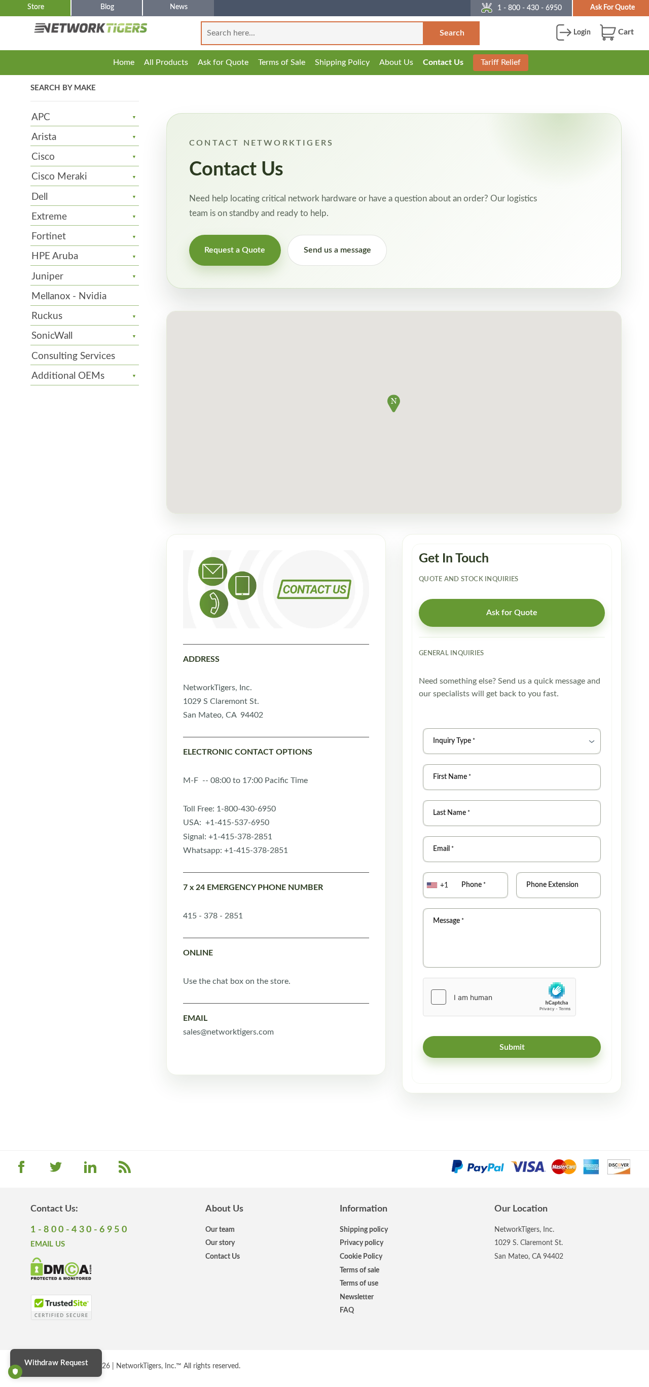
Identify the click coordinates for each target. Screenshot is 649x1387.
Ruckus (46, 316)
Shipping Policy (342, 62)
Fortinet (48, 236)
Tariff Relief (501, 62)
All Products (166, 62)
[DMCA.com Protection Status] (61, 1268)
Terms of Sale (281, 62)
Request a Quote (234, 250)
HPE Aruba (54, 256)
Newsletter (357, 1297)
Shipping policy (364, 1229)
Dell (39, 197)
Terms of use (359, 1283)
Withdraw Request (56, 1363)
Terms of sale (359, 1270)
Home (123, 62)
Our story (220, 1243)
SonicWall (52, 336)
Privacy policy (361, 1243)
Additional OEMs (67, 376)
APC (40, 117)
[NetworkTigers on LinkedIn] (90, 1170)
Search (452, 33)
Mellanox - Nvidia (68, 296)
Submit (512, 1047)
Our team (220, 1229)
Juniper (47, 276)
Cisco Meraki (59, 177)
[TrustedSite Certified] (61, 1307)
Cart (625, 32)
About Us (396, 62)
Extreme (49, 217)
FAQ (347, 1310)
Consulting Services (73, 356)
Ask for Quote (223, 62)
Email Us (47, 1244)
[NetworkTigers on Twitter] (56, 1170)
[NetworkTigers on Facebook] (21, 1170)
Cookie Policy (361, 1256)
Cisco (43, 157)
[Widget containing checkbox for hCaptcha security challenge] (499, 997)
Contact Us (443, 62)
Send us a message (337, 250)
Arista (43, 137)
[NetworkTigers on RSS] (125, 1170)
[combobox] (438, 885)
